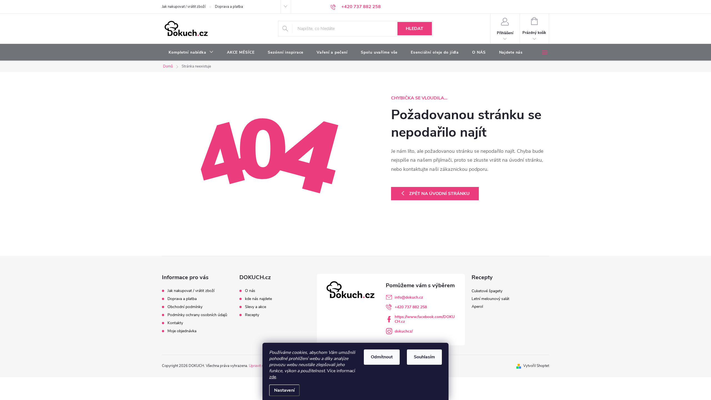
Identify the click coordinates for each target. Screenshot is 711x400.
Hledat (414, 29)
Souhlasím (424, 357)
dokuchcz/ (404, 331)
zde (272, 377)
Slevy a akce (255, 307)
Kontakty (175, 323)
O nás (250, 291)
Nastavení (284, 390)
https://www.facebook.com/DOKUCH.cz (425, 319)
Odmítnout (382, 357)
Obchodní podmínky (184, 306)
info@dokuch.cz (409, 297)
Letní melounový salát (490, 298)
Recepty (252, 315)
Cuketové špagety (487, 291)
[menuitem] (191, 52)
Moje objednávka (181, 331)
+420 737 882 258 (411, 307)
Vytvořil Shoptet (536, 365)
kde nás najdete (258, 299)
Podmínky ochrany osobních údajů (197, 315)
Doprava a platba (229, 6)
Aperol (477, 306)
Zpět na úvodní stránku (439, 194)
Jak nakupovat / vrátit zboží (184, 6)
